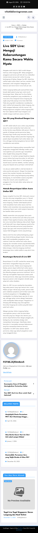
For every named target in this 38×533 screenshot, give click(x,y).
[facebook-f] (14, 6)
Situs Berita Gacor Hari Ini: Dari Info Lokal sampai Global (17, 436)
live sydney (23, 294)
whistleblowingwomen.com (18, 11)
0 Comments (20, 40)
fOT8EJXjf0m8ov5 (22, 37)
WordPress (20, 528)
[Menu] (3, 17)
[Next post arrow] (33, 394)
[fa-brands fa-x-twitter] (16, 6)
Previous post (8, 381)
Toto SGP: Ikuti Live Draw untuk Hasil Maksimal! (17, 394)
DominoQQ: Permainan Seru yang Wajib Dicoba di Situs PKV (17, 456)
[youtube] (24, 6)
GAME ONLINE (8, 37)
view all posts (7, 372)
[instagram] (21, 6)
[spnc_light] (33, 17)
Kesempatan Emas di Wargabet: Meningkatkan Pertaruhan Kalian (16, 385)
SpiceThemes (19, 530)
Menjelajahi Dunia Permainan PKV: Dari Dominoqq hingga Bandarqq (16, 415)
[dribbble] (19, 6)
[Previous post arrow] (33, 384)
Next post (6, 390)
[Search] (29, 17)
